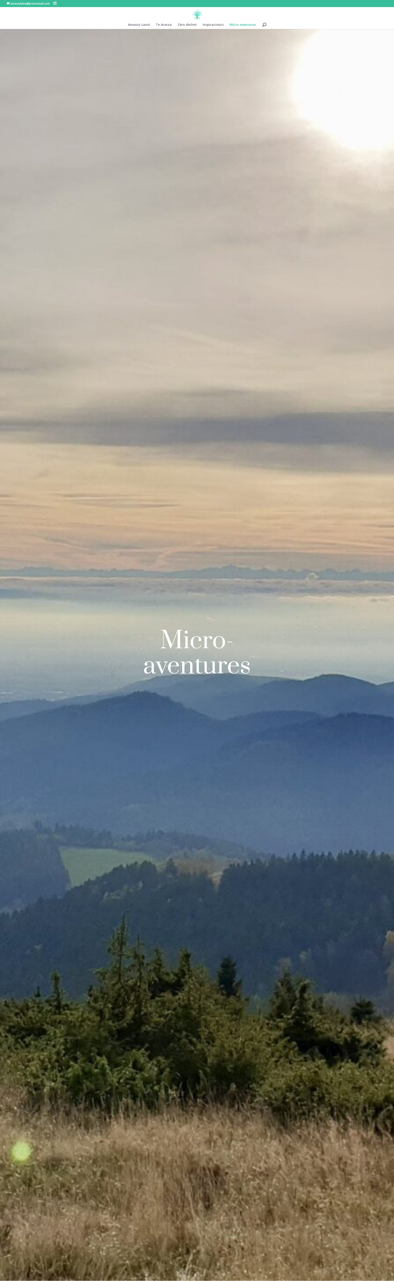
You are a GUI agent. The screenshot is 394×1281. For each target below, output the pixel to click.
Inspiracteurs (213, 25)
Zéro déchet (187, 25)
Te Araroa (164, 25)
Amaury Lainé (139, 25)
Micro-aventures (243, 25)
